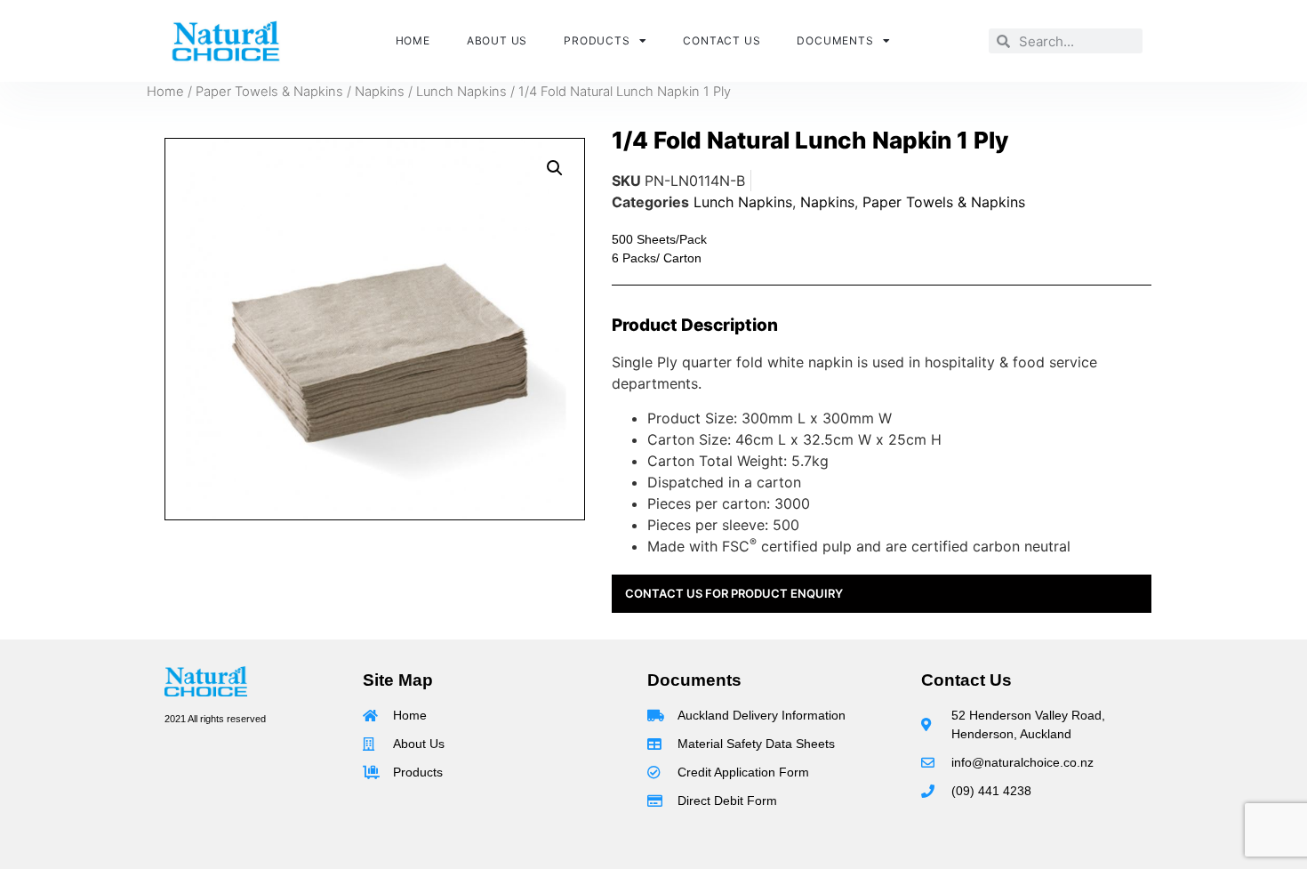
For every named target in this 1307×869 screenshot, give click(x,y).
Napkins (380, 92)
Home (413, 40)
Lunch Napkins (461, 92)
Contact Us (721, 40)
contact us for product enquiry (734, 593)
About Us (497, 40)
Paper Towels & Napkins (269, 92)
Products (596, 40)
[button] (555, 168)
